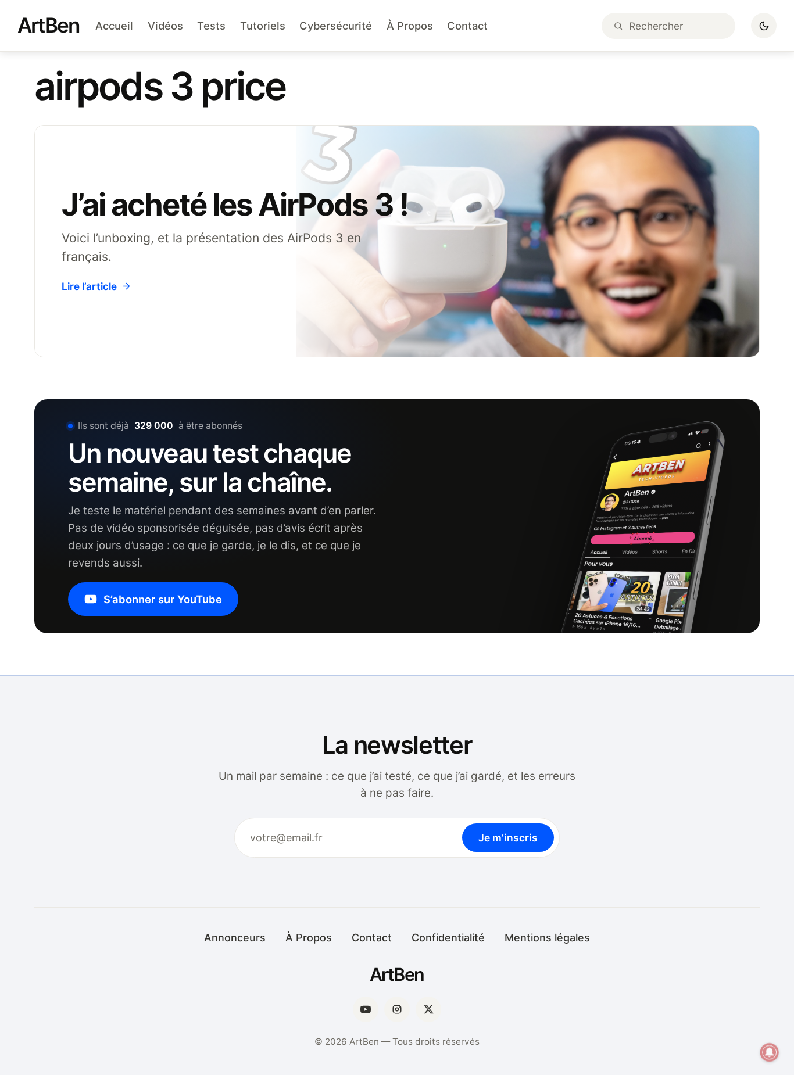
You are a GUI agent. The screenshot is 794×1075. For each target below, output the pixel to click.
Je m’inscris (508, 838)
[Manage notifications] (769, 1052)
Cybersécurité (335, 25)
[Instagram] (397, 1009)
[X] (428, 1009)
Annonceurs (235, 937)
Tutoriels (262, 25)
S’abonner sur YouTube (162, 599)
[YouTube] (365, 1009)
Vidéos (165, 25)
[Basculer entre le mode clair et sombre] (764, 25)
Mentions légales (547, 937)
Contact (467, 25)
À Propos (410, 25)
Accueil (114, 25)
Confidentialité (448, 937)
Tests (211, 25)
